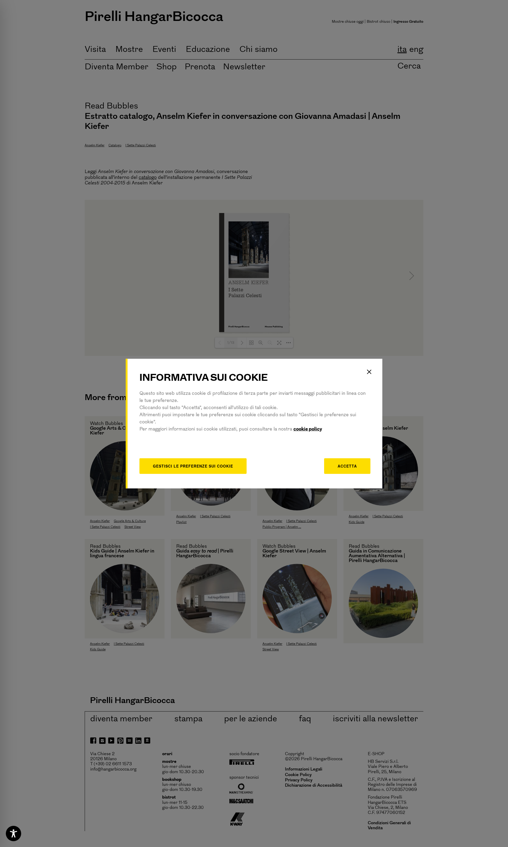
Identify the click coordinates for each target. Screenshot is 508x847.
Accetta (347, 466)
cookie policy (307, 429)
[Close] (369, 371)
